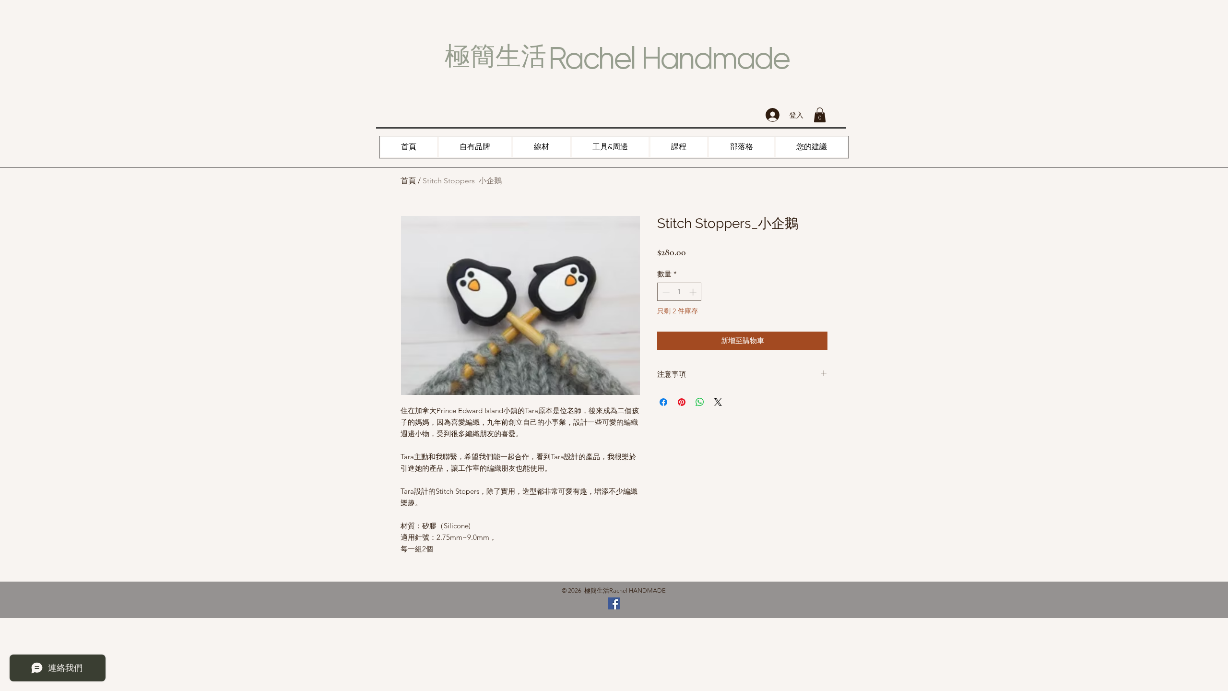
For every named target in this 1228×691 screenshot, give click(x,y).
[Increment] (693, 292)
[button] (820, 114)
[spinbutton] (679, 292)
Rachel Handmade (668, 58)
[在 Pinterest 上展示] (681, 402)
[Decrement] (665, 292)
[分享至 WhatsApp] (700, 402)
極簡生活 (495, 56)
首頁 (408, 180)
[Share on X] (718, 402)
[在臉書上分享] (663, 402)
